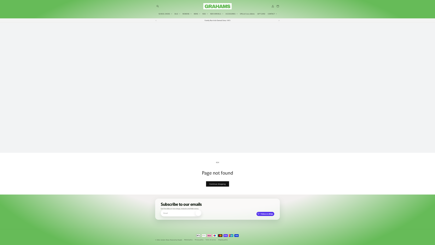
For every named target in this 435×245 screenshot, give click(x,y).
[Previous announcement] (155, 20)
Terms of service (211, 240)
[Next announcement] (279, 20)
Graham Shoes (165, 240)
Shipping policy (223, 240)
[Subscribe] (198, 213)
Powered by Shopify (176, 240)
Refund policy (188, 240)
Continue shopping (217, 184)
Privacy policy (199, 240)
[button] (157, 6)
